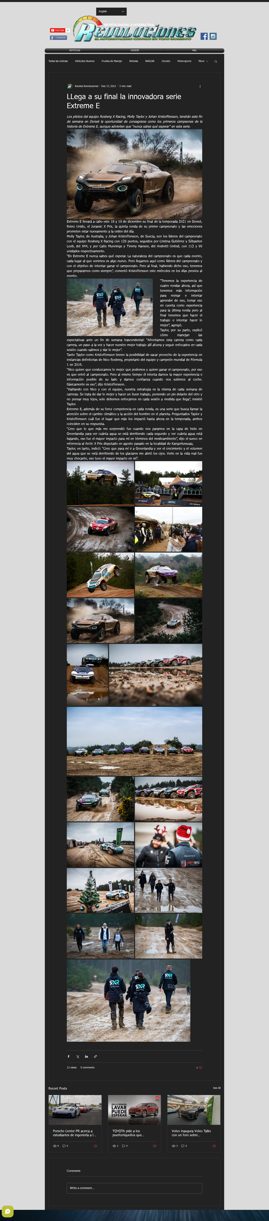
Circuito (166, 61)
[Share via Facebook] (68, 1056)
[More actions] (200, 86)
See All (217, 1088)
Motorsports (184, 61)
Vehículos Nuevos (84, 61)
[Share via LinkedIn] (86, 1056)
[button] (216, 61)
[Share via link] (95, 1056)
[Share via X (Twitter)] (77, 1056)
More (201, 61)
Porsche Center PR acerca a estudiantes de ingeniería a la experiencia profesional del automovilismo (74, 1133)
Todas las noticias (58, 61)
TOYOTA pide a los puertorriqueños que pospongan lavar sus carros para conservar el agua (132, 1133)
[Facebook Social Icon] (204, 36)
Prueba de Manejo (112, 61)
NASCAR (149, 61)
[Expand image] (100, 483)
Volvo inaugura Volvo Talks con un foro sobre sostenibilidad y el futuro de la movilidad (193, 1133)
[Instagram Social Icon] (213, 36)
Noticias (133, 61)
